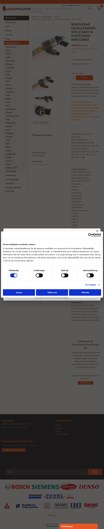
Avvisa (19, 292)
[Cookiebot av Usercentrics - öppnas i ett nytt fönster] (90, 235)
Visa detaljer (90, 285)
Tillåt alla (85, 292)
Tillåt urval (52, 292)
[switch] (39, 275)
